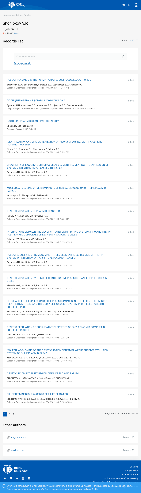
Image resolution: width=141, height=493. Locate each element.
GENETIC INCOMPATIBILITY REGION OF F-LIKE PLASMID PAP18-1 (43, 373)
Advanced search (22, 63)
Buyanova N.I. (18, 437)
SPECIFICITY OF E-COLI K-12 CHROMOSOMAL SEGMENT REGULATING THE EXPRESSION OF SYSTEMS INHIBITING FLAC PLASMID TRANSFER (58, 166)
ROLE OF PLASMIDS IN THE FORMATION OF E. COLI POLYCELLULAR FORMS (49, 79)
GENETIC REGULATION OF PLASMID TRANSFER (33, 211)
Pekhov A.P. (17, 450)
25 (133, 40)
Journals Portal (131, 474)
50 (137, 40)
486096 (16, 33)
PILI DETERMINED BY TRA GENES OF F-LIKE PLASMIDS (37, 394)
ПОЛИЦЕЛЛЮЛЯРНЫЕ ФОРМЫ (35, 100)
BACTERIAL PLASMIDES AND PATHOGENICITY (33, 121)
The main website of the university (122, 478)
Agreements (132, 470)
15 (129, 40)
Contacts (134, 467)
